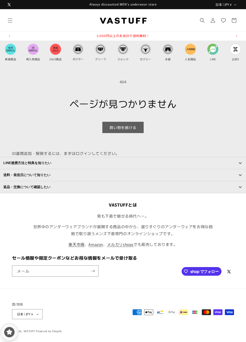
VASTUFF (29, 331)
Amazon (95, 244)
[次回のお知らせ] (236, 36)
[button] (10, 20)
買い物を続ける (123, 127)
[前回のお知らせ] (9, 36)
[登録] (93, 271)
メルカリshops (120, 244)
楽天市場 (76, 244)
